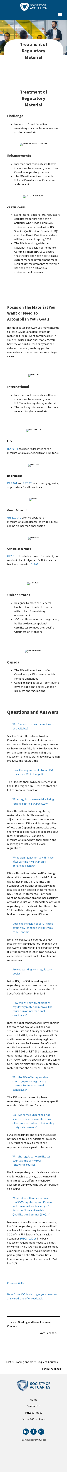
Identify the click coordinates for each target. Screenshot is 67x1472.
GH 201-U (13, 517)
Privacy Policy (33, 1412)
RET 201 (28, 483)
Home (33, 1399)
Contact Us (33, 1406)
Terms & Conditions (33, 1419)
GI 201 (11, 556)
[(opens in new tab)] (33, 6)
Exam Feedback (49, 1333)
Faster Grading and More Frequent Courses (29, 1324)
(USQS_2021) (28, 1238)
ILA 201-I (12, 448)
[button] (59, 14)
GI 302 (34, 564)
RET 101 (12, 483)
